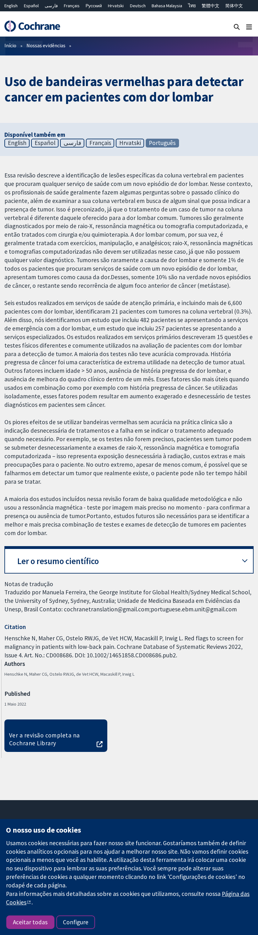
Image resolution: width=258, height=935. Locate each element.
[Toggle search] (237, 27)
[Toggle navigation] (249, 27)
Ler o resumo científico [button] (58, 561)
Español (31, 6)
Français (72, 6)
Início (10, 45)
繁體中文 (210, 6)
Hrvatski (116, 6)
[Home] (32, 26)
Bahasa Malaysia (167, 6)
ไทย (192, 6)
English (11, 6)
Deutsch (138, 6)
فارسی (51, 6)
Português (162, 143)
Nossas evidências (45, 45)
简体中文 (234, 6)
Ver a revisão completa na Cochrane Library (44, 739)
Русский (94, 6)
